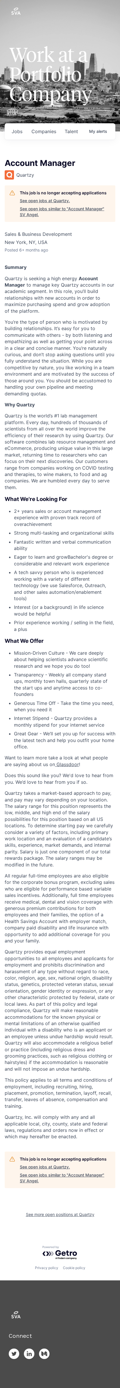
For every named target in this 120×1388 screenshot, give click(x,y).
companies (43, 131)
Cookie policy (74, 1268)
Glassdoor (67, 764)
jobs (17, 131)
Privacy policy (46, 1268)
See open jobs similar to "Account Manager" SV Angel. (62, 211)
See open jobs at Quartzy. (45, 200)
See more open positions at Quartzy (60, 1214)
